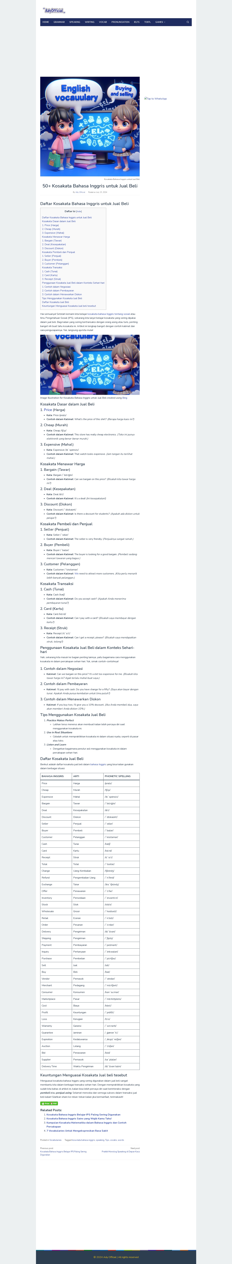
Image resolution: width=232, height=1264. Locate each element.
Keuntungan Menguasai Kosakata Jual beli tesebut (69, 306)
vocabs (113, 1140)
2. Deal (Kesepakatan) (54, 244)
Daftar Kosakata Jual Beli (55, 302)
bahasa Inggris (98, 764)
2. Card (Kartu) (50, 275)
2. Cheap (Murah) (51, 229)
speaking (100, 1140)
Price (48, 410)
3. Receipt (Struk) (51, 279)
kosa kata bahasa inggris (83, 1140)
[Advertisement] (116, 53)
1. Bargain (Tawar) (52, 240)
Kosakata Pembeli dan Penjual (58, 252)
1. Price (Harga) (50, 225)
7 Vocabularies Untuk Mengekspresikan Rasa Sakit (77, 1131)
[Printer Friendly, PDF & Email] (49, 1103)
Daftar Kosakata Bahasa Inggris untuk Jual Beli (67, 217)
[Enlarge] (135, 338)
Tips (107, 1140)
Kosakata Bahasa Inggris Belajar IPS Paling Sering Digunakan (83, 1114)
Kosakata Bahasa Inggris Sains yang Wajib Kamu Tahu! (79, 1118)
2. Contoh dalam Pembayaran (58, 290)
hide (79, 211)
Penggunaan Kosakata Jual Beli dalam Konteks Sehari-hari (73, 282)
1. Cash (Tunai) (50, 271)
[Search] (188, 22)
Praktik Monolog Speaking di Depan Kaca (121, 1150)
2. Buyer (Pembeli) (52, 260)
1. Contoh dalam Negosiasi (56, 286)
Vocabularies (55, 1140)
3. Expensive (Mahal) (53, 232)
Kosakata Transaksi (52, 267)
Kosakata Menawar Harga (56, 236)
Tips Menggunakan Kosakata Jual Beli (62, 298)
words (121, 1140)
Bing (124, 398)
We (76, 573)
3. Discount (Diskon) (52, 248)
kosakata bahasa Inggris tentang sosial (109, 314)
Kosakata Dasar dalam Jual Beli (59, 221)
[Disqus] (90, 1202)
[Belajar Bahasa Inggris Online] (53, 10)
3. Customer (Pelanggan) (55, 263)
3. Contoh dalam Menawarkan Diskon (62, 294)
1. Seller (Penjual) (51, 256)
